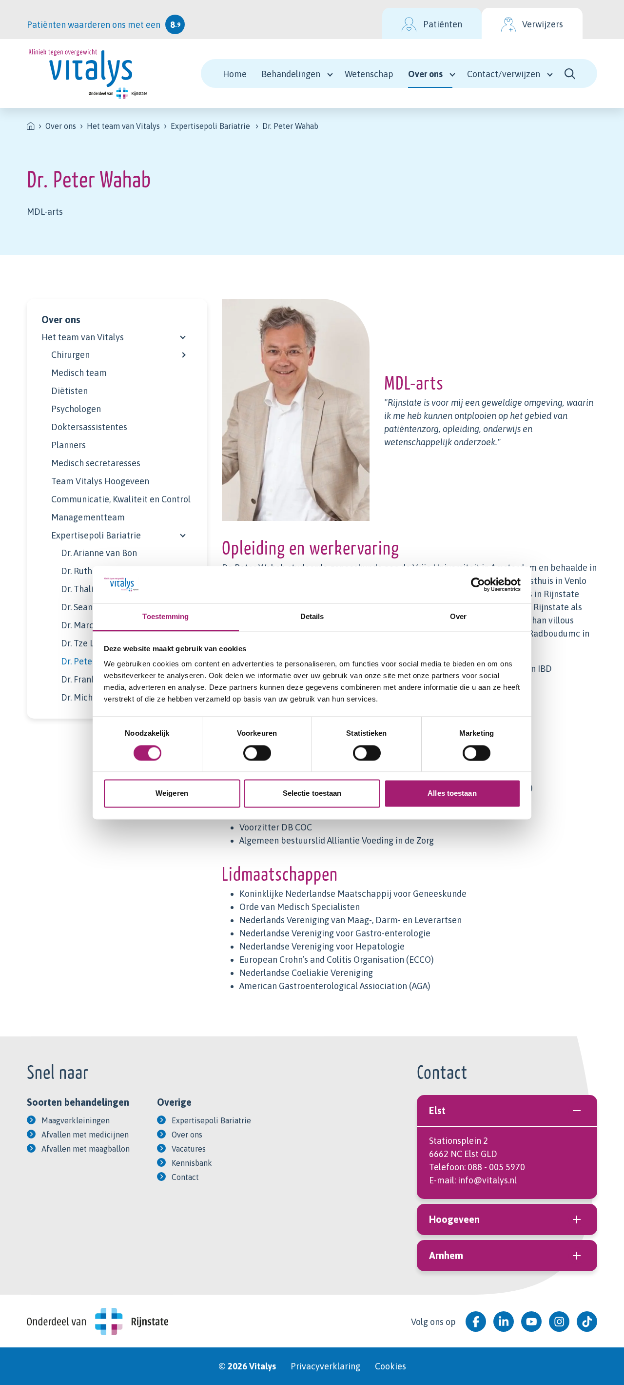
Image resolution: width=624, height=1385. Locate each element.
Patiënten (442, 24)
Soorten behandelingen (78, 1102)
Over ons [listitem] (60, 126)
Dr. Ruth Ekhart (90, 571)
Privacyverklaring (325, 1366)
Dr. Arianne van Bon (99, 553)
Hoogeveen (454, 1219)
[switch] (257, 753)
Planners (68, 445)
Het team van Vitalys (82, 337)
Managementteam (88, 517)
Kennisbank (192, 1162)
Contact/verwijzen (503, 74)
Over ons (425, 74)
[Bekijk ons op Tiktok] (587, 1321)
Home (235, 74)
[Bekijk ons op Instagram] (559, 1321)
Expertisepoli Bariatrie (96, 535)
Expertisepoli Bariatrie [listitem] (210, 126)
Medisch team (79, 373)
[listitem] (31, 126)
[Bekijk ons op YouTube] (531, 1321)
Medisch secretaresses (95, 463)
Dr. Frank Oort (88, 679)
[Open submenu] (183, 335)
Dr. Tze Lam (84, 643)
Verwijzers (542, 24)
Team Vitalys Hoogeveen (100, 481)
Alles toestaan (452, 793)
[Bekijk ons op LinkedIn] (503, 1321)
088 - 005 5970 (496, 1167)
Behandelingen (290, 74)
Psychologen (76, 409)
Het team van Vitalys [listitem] (123, 126)
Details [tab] (312, 617)
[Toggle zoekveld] (570, 73)
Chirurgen (70, 355)
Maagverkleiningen (75, 1120)
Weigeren (172, 793)
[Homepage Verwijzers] (88, 73)
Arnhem (446, 1255)
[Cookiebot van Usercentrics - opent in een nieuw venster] (478, 584)
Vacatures (189, 1148)
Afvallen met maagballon (85, 1148)
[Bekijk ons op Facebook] (476, 1321)
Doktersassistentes (89, 427)
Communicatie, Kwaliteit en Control (121, 499)
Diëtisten (69, 391)
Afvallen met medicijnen (85, 1134)
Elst (437, 1110)
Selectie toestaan (312, 793)
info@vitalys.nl (487, 1180)
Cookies (390, 1366)
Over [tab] (458, 617)
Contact (185, 1177)
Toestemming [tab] (165, 617)
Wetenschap (369, 74)
